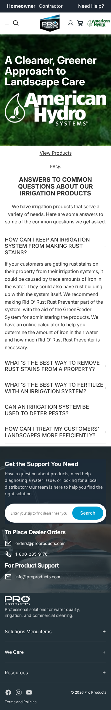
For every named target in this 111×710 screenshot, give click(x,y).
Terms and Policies (20, 702)
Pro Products (95, 692)
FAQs (55, 167)
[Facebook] (8, 692)
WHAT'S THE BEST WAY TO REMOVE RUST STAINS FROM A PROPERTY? (52, 366)
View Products (56, 153)
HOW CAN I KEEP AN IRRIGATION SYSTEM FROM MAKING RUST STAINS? (47, 246)
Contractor (51, 6)
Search (87, 513)
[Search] (16, 23)
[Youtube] (29, 692)
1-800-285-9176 (31, 554)
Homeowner (21, 6)
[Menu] (7, 23)
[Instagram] (18, 692)
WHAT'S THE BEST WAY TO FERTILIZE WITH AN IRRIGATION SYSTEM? (54, 388)
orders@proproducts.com (40, 543)
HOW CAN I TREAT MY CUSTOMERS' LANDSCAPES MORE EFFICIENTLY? (52, 432)
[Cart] (80, 23)
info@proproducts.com (37, 576)
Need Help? (91, 6)
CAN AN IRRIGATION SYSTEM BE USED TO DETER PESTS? (47, 410)
